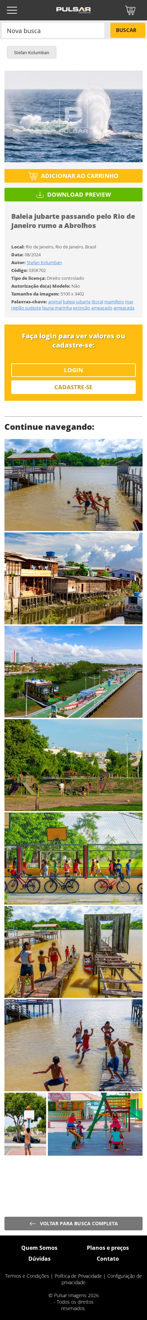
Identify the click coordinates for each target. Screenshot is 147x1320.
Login (73, 370)
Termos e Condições (27, 1276)
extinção (81, 308)
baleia (69, 302)
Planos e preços (108, 1247)
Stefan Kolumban (44, 262)
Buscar (126, 30)
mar (129, 302)
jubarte (83, 302)
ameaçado (101, 308)
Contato (108, 1258)
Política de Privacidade (78, 1276)
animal (55, 302)
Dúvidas (39, 1258)
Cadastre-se (73, 387)
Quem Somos (39, 1247)
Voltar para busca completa (79, 1223)
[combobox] (53, 30)
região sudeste (26, 308)
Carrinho (130, 10)
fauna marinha (57, 308)
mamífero (114, 302)
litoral (97, 302)
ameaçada (123, 308)
